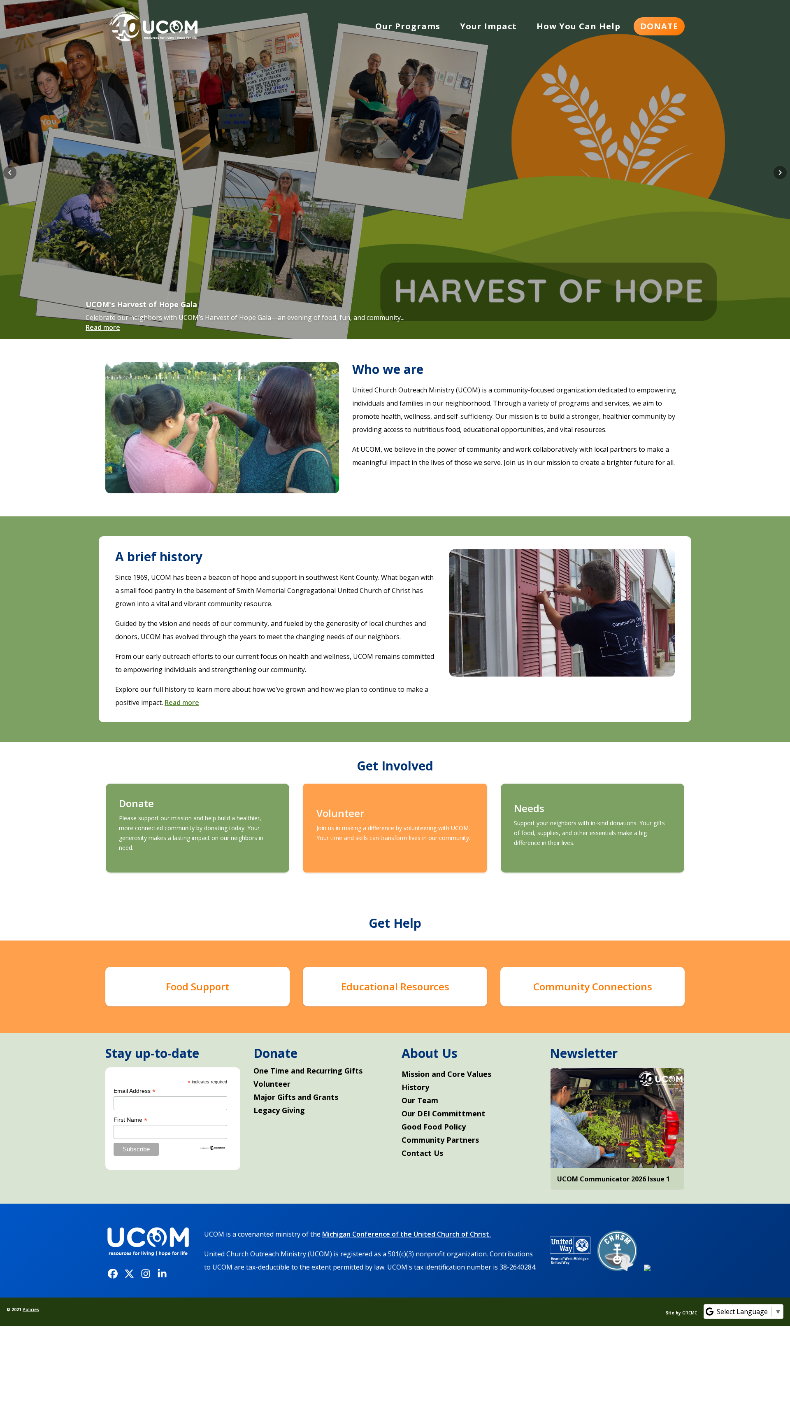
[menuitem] (408, 26)
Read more (103, 327)
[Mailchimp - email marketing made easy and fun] (213, 1148)
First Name (130, 1120)
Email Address (135, 1091)
